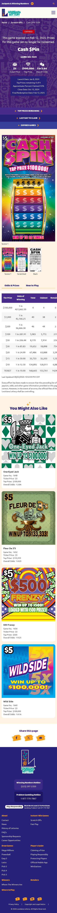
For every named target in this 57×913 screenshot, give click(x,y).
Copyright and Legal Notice (35, 904)
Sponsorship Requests (11, 836)
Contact (5, 820)
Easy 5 (4, 858)
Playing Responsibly (39, 854)
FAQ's (4, 832)
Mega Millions (8, 850)
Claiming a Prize (38, 850)
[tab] (8, 261)
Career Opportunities (11, 840)
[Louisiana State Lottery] (11, 13)
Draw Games (7, 846)
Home (4, 22)
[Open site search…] (53, 3)
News (4, 824)
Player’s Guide (37, 846)
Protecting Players (39, 858)
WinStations (36, 866)
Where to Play (8, 890)
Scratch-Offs (36, 820)
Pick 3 (4, 874)
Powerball (6, 854)
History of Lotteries (10, 828)
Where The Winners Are (12, 884)
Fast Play (34, 824)
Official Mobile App (39, 862)
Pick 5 (4, 866)
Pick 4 (4, 870)
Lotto (4, 862)
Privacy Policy (14, 904)
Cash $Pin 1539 (33, 22)
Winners (6, 880)
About (4, 816)
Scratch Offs (17, 22)
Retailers (35, 880)
